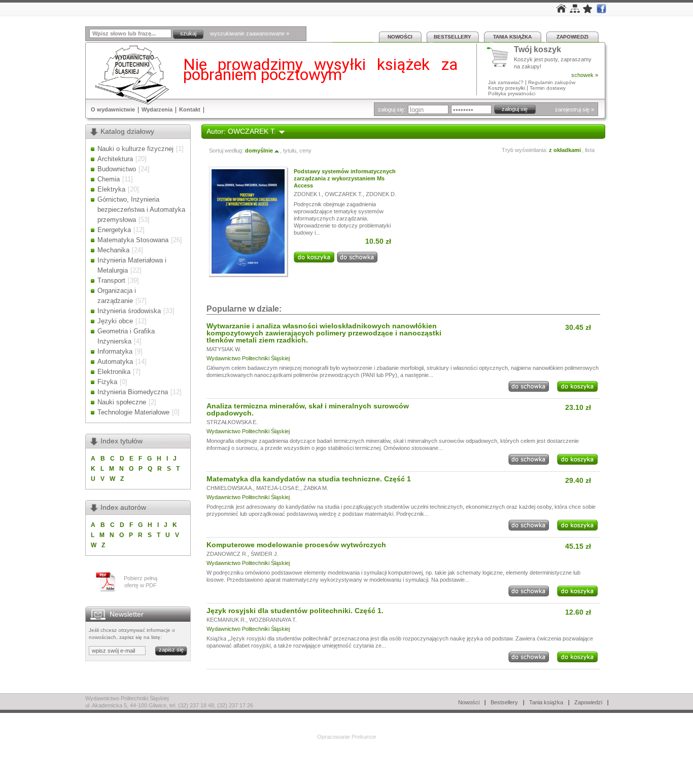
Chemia (108, 179)
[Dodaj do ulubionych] (588, 11)
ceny (305, 150)
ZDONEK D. (381, 194)
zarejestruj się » (574, 109)
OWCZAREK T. (344, 194)
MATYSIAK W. (223, 349)
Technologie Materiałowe (133, 412)
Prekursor (364, 737)
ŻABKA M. (315, 488)
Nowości (400, 37)
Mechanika (113, 250)
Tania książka (512, 37)
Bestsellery (452, 37)
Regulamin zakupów (551, 82)
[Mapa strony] (575, 11)
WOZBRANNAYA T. (273, 620)
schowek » (584, 75)
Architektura (115, 159)
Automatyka (115, 361)
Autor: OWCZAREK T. (241, 131)
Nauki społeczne (121, 402)
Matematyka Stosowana (132, 240)
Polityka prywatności (511, 93)
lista (590, 150)
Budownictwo (116, 169)
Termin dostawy (548, 88)
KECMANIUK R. (226, 620)
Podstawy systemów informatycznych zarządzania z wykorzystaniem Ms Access (345, 178)
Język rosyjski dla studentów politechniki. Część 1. (295, 611)
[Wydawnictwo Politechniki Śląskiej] (129, 75)
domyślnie (259, 150)
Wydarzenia (157, 109)
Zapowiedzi (572, 37)
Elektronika (113, 371)
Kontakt (189, 109)
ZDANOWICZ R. (227, 554)
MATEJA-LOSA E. (278, 488)
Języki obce (115, 321)
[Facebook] (601, 11)
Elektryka (111, 189)
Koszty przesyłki (507, 88)
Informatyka (114, 351)
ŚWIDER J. (265, 554)
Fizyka (107, 382)
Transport (111, 280)
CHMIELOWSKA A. (229, 488)
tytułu (289, 150)
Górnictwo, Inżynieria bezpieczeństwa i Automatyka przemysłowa (141, 209)
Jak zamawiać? (506, 82)
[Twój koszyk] (500, 57)
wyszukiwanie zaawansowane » (249, 33)
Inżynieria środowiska (129, 311)
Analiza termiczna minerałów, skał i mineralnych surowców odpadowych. (307, 409)
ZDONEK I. (308, 194)
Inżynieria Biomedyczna (132, 392)
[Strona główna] (561, 11)
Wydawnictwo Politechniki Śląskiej (248, 358)
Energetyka (114, 230)
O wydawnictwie (113, 109)
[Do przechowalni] (357, 260)
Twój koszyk (537, 50)
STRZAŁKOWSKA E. (232, 422)
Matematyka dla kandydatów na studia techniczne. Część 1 (308, 479)
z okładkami (565, 150)
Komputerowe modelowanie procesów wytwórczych (296, 545)
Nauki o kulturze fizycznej (135, 149)
